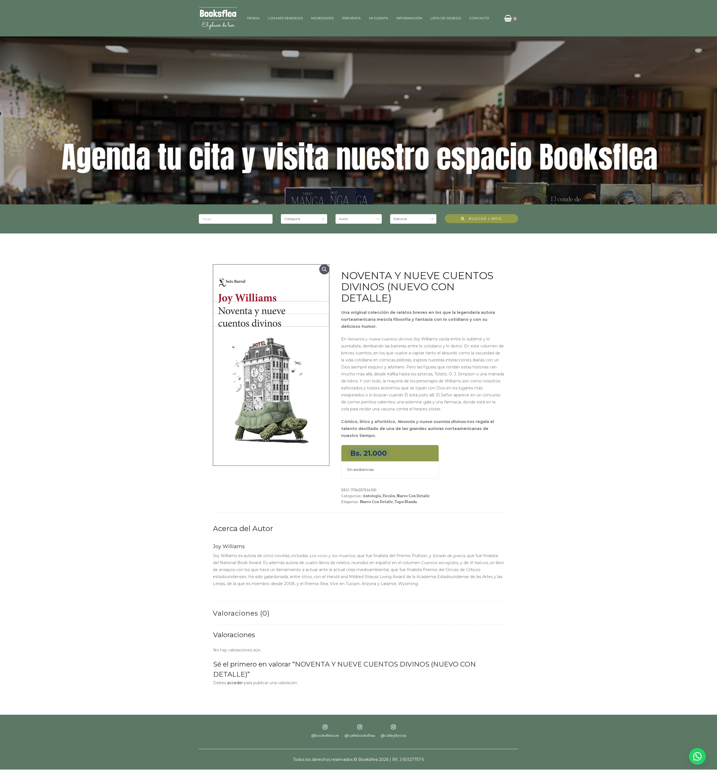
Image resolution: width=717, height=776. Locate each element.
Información (409, 18)
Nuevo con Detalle (413, 495)
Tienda (253, 18)
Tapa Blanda (406, 501)
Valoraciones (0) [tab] (241, 613)
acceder (235, 682)
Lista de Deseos (445, 18)
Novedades (322, 18)
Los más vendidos (285, 18)
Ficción (389, 495)
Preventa (351, 18)
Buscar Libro (483, 218)
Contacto (479, 18)
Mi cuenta (378, 18)
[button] (324, 269)
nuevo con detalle (376, 501)
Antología (372, 495)
